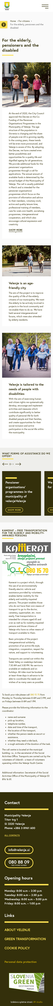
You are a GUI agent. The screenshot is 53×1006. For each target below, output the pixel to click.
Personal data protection (21, 962)
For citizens (24, 21)
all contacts (12, 835)
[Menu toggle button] (45, 7)
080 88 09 (19, 862)
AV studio (38, 1002)
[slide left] (4, 464)
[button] (3, 24)
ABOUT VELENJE (17, 930)
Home (13, 21)
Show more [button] (15, 230)
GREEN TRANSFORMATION (25, 939)
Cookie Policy (17, 948)
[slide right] (17, 464)
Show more (14, 510)
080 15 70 (35, 694)
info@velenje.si (19, 850)
